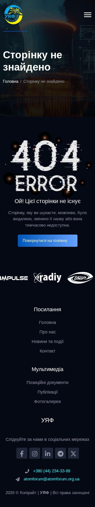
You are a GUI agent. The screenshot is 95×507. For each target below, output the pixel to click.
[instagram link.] (34, 453)
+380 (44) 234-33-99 (51, 471)
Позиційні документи (47, 382)
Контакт (47, 351)
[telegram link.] (60, 453)
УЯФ (45, 492)
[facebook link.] (21, 453)
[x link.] (73, 453)
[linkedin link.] (47, 453)
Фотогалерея (47, 401)
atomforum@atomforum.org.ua (51, 479)
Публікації (48, 392)
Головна (10, 81)
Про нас (47, 332)
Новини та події (48, 341)
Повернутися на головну (45, 240)
